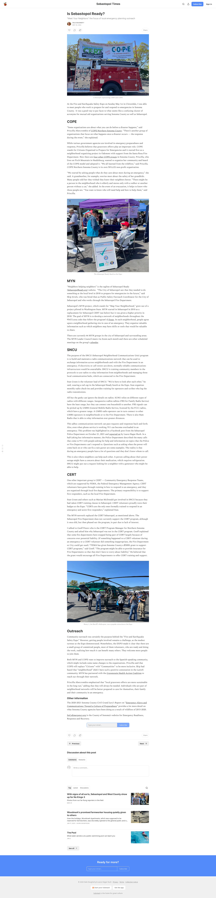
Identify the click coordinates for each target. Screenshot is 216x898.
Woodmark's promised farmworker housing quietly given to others (96, 814)
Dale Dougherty (78, 23)
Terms (121, 882)
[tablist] (77, 759)
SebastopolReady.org (77, 290)
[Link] (64, 121)
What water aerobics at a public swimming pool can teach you (91, 836)
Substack (96, 893)
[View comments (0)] (74, 30)
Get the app (119, 888)
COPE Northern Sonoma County (106, 130)
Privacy (115, 882)
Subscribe (197, 4)
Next (142, 743)
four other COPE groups (105, 157)
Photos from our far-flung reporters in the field (85, 800)
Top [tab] (69, 788)
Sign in (209, 4)
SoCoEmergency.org (76, 715)
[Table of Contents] (2, 449)
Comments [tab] (72, 760)
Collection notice (131, 882)
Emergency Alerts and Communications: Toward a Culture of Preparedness (107, 704)
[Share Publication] (188, 4)
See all (71, 848)
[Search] (183, 4)
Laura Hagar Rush (82, 823)
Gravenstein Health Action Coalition (124, 673)
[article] (108, 800)
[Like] (69, 30)
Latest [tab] (75, 788)
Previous (75, 743)
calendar (94, 342)
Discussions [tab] (84, 788)
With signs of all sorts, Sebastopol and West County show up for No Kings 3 (97, 795)
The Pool (71, 832)
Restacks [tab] (82, 760)
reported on (114, 434)
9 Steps (110, 319)
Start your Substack (102, 888)
